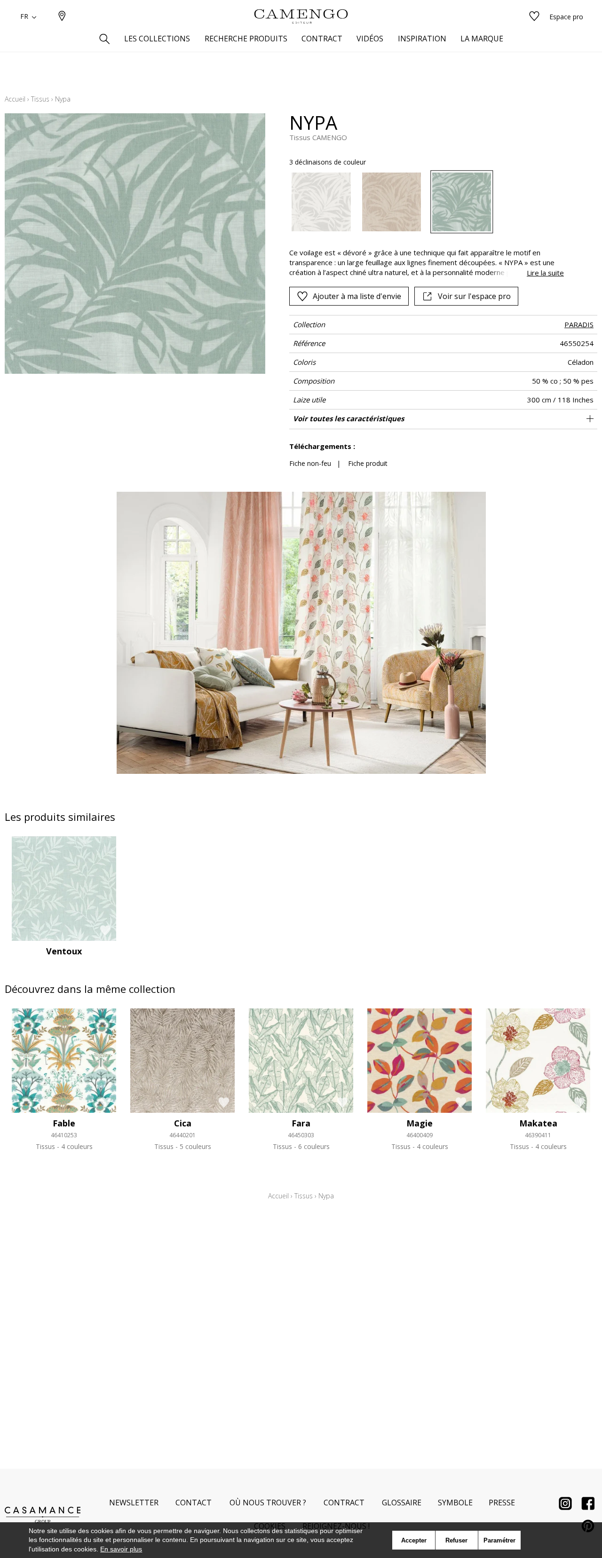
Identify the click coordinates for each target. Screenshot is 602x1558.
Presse (502, 1502)
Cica (182, 1123)
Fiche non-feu (310, 463)
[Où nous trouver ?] (62, 17)
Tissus (40, 98)
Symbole (455, 1502)
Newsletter (133, 1502)
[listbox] (420, 202)
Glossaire (401, 1502)
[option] (321, 202)
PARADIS (579, 324)
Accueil (15, 98)
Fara (301, 1123)
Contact (193, 1502)
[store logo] (301, 16)
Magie (419, 1123)
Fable (64, 1123)
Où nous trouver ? (268, 1502)
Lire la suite (545, 272)
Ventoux (64, 951)
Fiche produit (368, 463)
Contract (344, 1502)
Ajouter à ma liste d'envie (357, 296)
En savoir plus (121, 1549)
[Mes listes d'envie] (534, 17)
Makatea (538, 1123)
